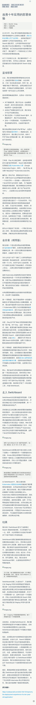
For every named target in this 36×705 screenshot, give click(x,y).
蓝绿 (16, 80)
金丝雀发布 (8, 248)
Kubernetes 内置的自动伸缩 (11, 484)
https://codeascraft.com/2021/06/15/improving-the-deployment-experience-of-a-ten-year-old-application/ (18, 694)
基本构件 (15, 132)
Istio (13, 338)
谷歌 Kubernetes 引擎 (16, 165)
